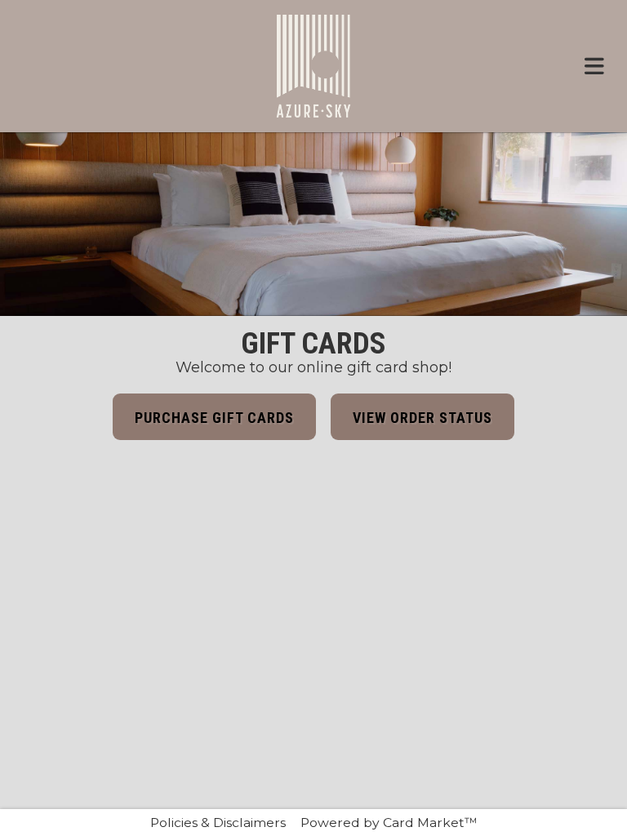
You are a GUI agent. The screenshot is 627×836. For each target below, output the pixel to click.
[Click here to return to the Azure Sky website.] (313, 66)
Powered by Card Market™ (389, 822)
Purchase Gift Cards (214, 417)
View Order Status (422, 417)
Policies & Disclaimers (218, 822)
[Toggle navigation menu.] (594, 66)
